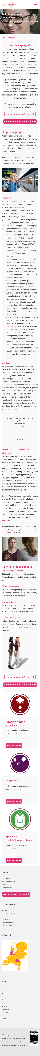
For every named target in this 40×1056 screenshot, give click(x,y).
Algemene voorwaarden (8, 881)
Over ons (4, 1003)
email (5, 910)
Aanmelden (5, 1012)
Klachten (4, 884)
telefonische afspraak (9, 913)
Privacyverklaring (7, 887)
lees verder (12, 745)
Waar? (4, 1000)
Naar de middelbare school (19, 838)
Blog (3, 1015)
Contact (4, 1018)
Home (4, 38)
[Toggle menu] (35, 4)
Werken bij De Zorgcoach (15, 894)
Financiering (5, 1009)
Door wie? (5, 1006)
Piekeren (12, 781)
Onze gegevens (6, 878)
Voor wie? (4, 997)
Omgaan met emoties (15, 723)
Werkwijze (5, 994)
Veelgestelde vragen (7, 991)
